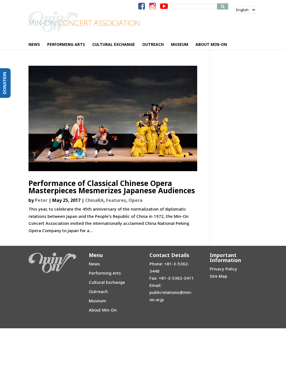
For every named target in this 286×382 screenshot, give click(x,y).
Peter (41, 200)
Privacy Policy (223, 269)
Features (116, 200)
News (94, 264)
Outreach (98, 291)
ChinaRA (94, 200)
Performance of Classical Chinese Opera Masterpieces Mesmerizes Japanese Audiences (111, 186)
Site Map (218, 276)
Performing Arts (105, 273)
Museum (97, 300)
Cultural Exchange (107, 282)
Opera (135, 200)
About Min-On (103, 310)
